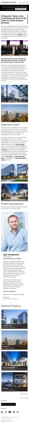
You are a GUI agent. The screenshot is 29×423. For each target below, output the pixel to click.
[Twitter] (6, 412)
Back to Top (23, 397)
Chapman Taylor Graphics (8, 420)
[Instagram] (18, 412)
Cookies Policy (10, 9)
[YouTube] (10, 412)
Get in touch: (11, 298)
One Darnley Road (9, 421)
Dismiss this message (21, 9)
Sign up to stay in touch (8, 404)
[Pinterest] (14, 412)
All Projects (23, 393)
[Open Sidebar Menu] (27, 2)
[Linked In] (2, 412)
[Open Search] (20, 3)
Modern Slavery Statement (6, 418)
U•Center (20, 34)
